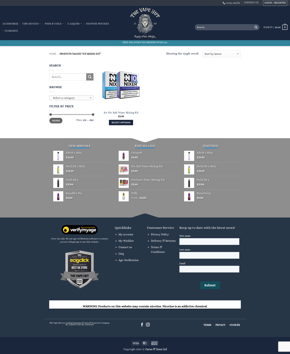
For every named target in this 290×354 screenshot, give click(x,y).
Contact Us (251, 2)
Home (52, 53)
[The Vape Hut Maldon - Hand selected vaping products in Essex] (145, 23)
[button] (275, 3)
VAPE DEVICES (30, 23)
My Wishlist (126, 240)
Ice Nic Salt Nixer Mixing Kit (121, 112)
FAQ (121, 253)
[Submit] (256, 27)
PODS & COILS (53, 23)
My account (125, 234)
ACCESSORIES (10, 23)
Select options (121, 122)
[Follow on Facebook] (142, 325)
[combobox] (71, 97)
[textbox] (70, 98)
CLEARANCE (11, 30)
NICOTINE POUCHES (97, 23)
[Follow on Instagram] (148, 325)
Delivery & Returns (163, 240)
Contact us (125, 247)
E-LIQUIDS (74, 23)
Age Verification (128, 260)
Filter (56, 120)
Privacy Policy (160, 234)
